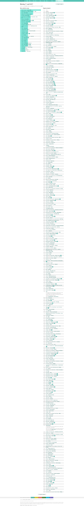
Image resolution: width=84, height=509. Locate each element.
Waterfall (56, 76)
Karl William (23, 33)
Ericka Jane (47, 201)
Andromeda (56, 469)
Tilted (54, 98)
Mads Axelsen (54, 429)
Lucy (50, 159)
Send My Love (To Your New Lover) (53, 220)
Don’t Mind (51, 81)
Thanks (47, 94)
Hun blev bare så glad (52, 88)
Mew (22, 40)
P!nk (51, 76)
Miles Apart (49, 310)
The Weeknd (48, 242)
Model (50, 36)
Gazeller (53, 23)
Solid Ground (52, 299)
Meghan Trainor (48, 68)
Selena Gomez (28, 36)
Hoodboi (28, 14)
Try (48, 19)
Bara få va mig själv (51, 110)
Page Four (47, 259)
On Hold (50, 236)
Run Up (62, 31)
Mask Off (50, 418)
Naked (51, 324)
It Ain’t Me (32, 36)
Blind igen (51, 246)
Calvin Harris (23, 11)
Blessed (49, 486)
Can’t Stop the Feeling (55, 133)
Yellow (50, 329)
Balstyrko (47, 85)
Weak (48, 316)
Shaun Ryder (53, 125)
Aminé (47, 287)
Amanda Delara (48, 80)
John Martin (56, 106)
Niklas (47, 28)
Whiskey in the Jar (52, 158)
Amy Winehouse (53, 225)
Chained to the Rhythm (59, 147)
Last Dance (49, 45)
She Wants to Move (52, 15)
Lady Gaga (47, 102)
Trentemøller (47, 108)
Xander (47, 104)
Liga (46, 291)
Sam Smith (53, 73)
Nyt (45, 0)
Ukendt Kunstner (48, 354)
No (51, 68)
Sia (53, 76)
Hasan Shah (47, 406)
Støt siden (21, 505)
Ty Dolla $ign (54, 401)
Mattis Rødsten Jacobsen (25, 20)
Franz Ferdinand (48, 224)
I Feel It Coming (58, 462)
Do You (51, 397)
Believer (28, 29)
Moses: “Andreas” (48, 23)
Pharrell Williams (58, 313)
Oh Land (47, 192)
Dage (26, 0)
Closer (58, 351)
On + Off (52, 461)
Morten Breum (48, 41)
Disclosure (47, 73)
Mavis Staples (56, 256)
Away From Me (51, 251)
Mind (53, 237)
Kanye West (47, 25)
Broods (47, 51)
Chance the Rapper (48, 446)
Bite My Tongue (52, 359)
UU (28, 15)
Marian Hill (23, 19)
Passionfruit (26, 28)
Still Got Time (59, 112)
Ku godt (49, 273)
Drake (22, 28)
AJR (46, 316)
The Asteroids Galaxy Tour (49, 109)
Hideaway (50, 47)
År (34, 0)
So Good (58, 401)
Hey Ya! (50, 281)
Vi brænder (49, 50)
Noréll (47, 205)
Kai (51, 237)
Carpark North (48, 151)
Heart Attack (56, 109)
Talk (49, 412)
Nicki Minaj (29, 16)
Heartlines (50, 51)
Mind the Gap (51, 187)
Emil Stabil (23, 15)
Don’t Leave (53, 489)
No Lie (56, 20)
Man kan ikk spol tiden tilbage (53, 104)
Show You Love (60, 170)
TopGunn (47, 62)
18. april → (61, 4)
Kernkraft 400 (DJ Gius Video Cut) (56, 154)
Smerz (47, 486)
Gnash (47, 255)
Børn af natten (51, 410)
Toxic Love (50, 205)
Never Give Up (58, 333)
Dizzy (49, 94)
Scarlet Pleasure (48, 141)
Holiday (50, 252)
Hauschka (48, 333)
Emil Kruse (47, 301)
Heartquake (52, 21)
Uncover (51, 332)
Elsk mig (50, 196)
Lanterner (51, 406)
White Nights (51, 192)
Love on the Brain (51, 309)
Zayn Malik (47, 112)
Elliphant (53, 245)
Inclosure (27, 49)
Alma (22, 23)
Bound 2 (51, 217)
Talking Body (51, 304)
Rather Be (57, 60)
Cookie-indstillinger (34, 505)
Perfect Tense (51, 380)
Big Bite (50, 130)
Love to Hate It (51, 240)
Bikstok (47, 184)
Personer (42, 0)
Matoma (51, 122)
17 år (50, 259)
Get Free (58, 226)
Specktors (23, 45)
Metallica (47, 158)
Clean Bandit (48, 60)
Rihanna (52, 204)
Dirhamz (52, 80)
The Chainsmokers (27, 25)
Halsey (55, 351)
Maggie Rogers (48, 461)
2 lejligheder (50, 28)
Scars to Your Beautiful (53, 311)
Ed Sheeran (47, 193)
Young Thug (52, 238)
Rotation (54, 0)
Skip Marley (53, 147)
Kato (46, 170)
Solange (47, 443)
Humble (52, 433)
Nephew (47, 92)
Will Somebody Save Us (27, 43)
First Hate (47, 252)
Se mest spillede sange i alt (50, 499)
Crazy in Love (55, 400)
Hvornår (50, 103)
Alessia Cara (47, 311)
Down (26, 19)
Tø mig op (52, 16)
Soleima (23, 14)
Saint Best (47, 116)
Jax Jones (23, 30)
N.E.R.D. (47, 15)
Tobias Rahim (54, 301)
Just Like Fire (50, 343)
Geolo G (53, 121)
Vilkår (23, 505)
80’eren (53, 390)
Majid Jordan (52, 345)
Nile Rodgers (53, 313)
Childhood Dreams (50, 453)
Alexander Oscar (24, 51)
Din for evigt (51, 362)
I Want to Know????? (51, 448)
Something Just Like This (59, 55)
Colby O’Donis (54, 341)
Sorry (48, 485)
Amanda (47, 117)
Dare (56, 125)
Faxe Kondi (55, 40)
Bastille (47, 176)
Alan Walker (23, 48)
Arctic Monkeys (48, 260)
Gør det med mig (52, 234)
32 (57, 151)
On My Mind (52, 129)
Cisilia (47, 72)
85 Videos (25, 40)
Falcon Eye (51, 77)
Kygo (22, 36)
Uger (28, 0)
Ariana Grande (48, 439)
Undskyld (49, 43)
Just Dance (58, 341)
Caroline (49, 287)
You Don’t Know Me (32, 30)
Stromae (47, 211)
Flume (47, 168)
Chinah (47, 251)
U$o (51, 229)
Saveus (23, 43)
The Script (47, 189)
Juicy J (53, 328)
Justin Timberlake (48, 133)
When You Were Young (53, 233)
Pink (46, 19)
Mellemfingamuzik (55, 367)
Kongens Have (51, 143)
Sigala (49, 170)
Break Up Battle (50, 29)
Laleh (47, 110)
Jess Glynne (54, 60)
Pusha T (52, 256)
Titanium (55, 376)
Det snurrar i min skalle (52, 277)
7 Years (52, 171)
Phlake (22, 41)
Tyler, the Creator (57, 491)
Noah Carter (23, 21)
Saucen (25, 12)
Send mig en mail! (35, 499)
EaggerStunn (48, 121)
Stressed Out (54, 95)
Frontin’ (57, 408)
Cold (54, 54)
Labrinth (53, 199)
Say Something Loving (52, 477)
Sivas (22, 12)
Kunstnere (38, 0)
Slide (35, 11)
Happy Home (60, 63)
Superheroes (51, 189)
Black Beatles (59, 212)
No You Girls (53, 224)
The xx (47, 236)
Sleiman (47, 367)
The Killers (47, 233)
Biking (61, 491)
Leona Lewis (47, 200)
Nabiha (47, 187)
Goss (46, 448)
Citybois (47, 32)
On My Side (52, 89)
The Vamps (47, 122)
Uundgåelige (49, 0)
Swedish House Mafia (49, 106)
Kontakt (31, 505)
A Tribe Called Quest (24, 47)
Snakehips (47, 489)
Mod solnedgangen (52, 155)
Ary (46, 453)
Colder (50, 490)
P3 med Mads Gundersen (49, 208)
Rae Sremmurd (48, 212)
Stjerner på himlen (54, 353)
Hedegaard (47, 63)
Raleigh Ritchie (48, 283)
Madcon (53, 174)
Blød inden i (53, 221)
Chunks (25, 41)
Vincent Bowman (52, 116)
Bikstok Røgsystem (48, 390)
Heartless (51, 25)
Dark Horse (56, 328)
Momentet (53, 229)
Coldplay (23, 25)
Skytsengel (51, 340)
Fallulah (47, 130)
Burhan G (47, 159)
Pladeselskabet (48, 425)
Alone (26, 48)
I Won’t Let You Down (59, 369)
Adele (47, 220)
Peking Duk (47, 245)
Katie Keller (47, 96)
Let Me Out (60, 256)
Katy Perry (47, 147)
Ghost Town (52, 149)
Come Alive (27, 21)
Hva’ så (51, 138)
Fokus (50, 62)
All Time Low (52, 120)
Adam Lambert (48, 149)
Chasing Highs (26, 23)
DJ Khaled (47, 139)
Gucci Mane (54, 212)
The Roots (47, 386)
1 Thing (50, 113)
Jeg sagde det (52, 96)
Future (52, 54)
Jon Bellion (47, 120)
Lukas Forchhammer (55, 63)
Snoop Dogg (47, 307)
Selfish (55, 204)
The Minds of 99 (48, 353)
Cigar (54, 184)
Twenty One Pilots (48, 95)
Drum (48, 371)
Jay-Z (52, 400)
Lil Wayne (55, 446)
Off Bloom (47, 77)
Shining (58, 139)
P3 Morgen (47, 145)
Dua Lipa (53, 20)
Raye (28, 30)
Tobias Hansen (56, 296)
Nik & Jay (47, 155)
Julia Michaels (24, 32)
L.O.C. (47, 43)
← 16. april (57, 4)
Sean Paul (47, 20)
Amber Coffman (54, 226)
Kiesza (47, 47)
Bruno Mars (23, 24)
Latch (56, 73)
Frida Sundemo (55, 41)
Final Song (49, 59)
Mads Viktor (47, 172)
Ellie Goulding (48, 129)
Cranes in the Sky (51, 443)
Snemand (51, 37)
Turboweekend (48, 89)
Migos (29, 11)
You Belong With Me (53, 327)
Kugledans (57, 121)
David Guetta (48, 376)
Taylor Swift (47, 327)
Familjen (47, 277)
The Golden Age (56, 213)
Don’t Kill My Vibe (26, 44)
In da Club (50, 268)
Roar (50, 417)
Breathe (31, 14)
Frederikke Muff (50, 296)
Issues (27, 32)
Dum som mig (51, 32)
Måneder (31, 0)
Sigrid (22, 44)
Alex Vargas (23, 49)
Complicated (52, 108)
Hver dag (57, 301)
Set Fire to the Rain (51, 394)
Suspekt (47, 88)
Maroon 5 (47, 54)
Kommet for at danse (28, 45)
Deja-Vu (52, 141)
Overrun (49, 163)
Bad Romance (52, 102)
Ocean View (28, 51)
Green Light (25, 37)
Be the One (50, 465)
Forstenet (27, 33)
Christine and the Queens (49, 98)
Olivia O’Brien (52, 255)
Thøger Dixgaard (48, 16)
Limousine (56, 174)
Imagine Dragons (24, 29)
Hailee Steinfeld (54, 170)
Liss (46, 310)
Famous (56, 487)
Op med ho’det (51, 288)
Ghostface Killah (48, 225)
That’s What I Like (28, 24)
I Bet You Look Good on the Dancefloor (57, 260)
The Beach (47, 359)
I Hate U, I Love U (57, 255)
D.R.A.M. (52, 469)
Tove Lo (47, 304)
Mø (46, 59)
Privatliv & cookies (27, 505)
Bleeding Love (52, 200)
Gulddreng (47, 36)
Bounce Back (51, 126)
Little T (52, 184)
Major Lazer (23, 16)
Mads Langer (48, 21)
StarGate (47, 76)
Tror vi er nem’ (51, 117)
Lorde (22, 37)
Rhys (46, 45)
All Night (54, 122)
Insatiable (51, 201)
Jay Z (52, 139)
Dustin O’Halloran (53, 333)
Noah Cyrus (47, 199)
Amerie (47, 113)
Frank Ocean (32, 11)
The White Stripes (48, 285)
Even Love (50, 384)
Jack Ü (47, 237)
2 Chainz (59, 446)
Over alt (26, 15)
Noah (46, 50)
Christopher (47, 174)
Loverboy (30, 20)
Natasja (47, 288)
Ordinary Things (53, 336)
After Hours (52, 160)
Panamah (47, 410)
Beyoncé (55, 139)
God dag (24, 34)
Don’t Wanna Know (59, 175)
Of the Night (50, 176)
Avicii (46, 78)
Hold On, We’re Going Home (59, 345)
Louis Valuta (47, 37)
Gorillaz (47, 125)
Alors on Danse (51, 211)
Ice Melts (56, 238)
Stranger (56, 245)
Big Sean (47, 126)
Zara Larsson (48, 332)
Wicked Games (52, 242)
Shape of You (52, 193)
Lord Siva (47, 103)
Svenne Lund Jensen (51, 146)
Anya (46, 29)
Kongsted (47, 65)
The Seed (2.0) (52, 386)
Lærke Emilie (48, 234)
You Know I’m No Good (59, 225)
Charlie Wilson (54, 307)
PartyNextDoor (33, 16)
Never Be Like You (55, 168)
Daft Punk (47, 313)
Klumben (47, 40)
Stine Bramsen (55, 151)
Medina (47, 196)
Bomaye (60, 367)
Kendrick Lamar (53, 175)
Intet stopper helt (51, 85)
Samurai (49, 72)
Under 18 (50, 388)
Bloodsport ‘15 (53, 283)
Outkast (47, 281)
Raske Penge (51, 40)
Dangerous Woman (53, 439)
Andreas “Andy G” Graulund (26, 499)
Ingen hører (53, 354)
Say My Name (51, 65)
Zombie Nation (48, 154)
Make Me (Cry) (57, 199)
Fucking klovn (52, 172)
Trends (22, 0)
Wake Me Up (50, 78)
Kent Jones (47, 81)
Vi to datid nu (50, 282)
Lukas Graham (48, 171)
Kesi (22, 34)
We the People (30, 47)
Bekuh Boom (54, 369)
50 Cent (47, 268)
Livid (51, 367)
